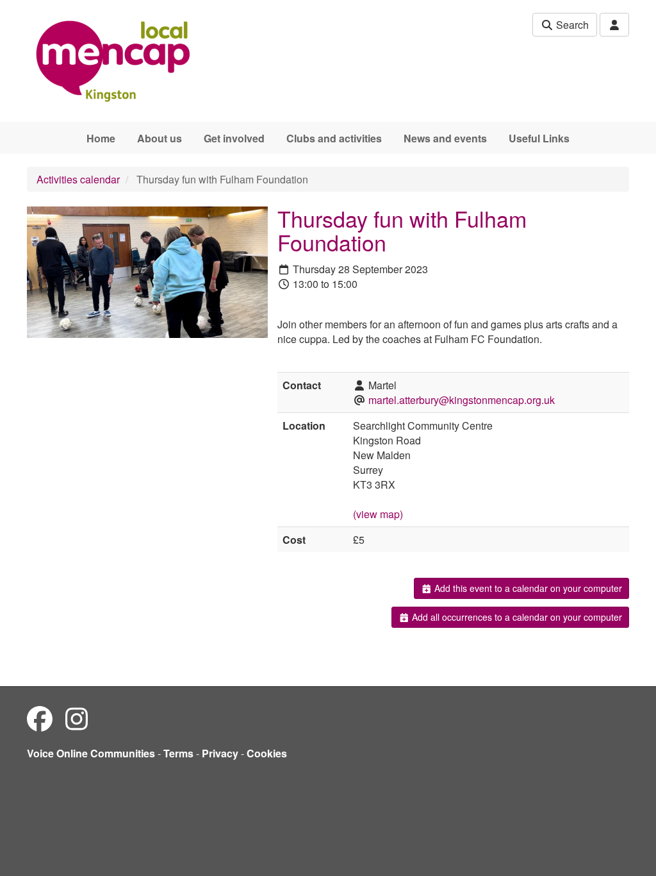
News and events (445, 138)
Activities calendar (78, 179)
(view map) (378, 514)
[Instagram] (76, 718)
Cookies (267, 753)
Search (571, 24)
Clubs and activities (334, 138)
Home (100, 138)
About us (159, 138)
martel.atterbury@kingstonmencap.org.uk (461, 399)
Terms (178, 753)
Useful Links (539, 138)
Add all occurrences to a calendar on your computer (515, 617)
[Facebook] (40, 718)
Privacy (220, 753)
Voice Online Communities (91, 753)
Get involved (234, 138)
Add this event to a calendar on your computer (527, 588)
